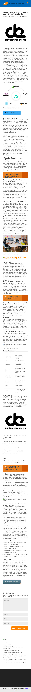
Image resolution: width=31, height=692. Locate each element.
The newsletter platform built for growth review (12, 652)
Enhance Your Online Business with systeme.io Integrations (14, 655)
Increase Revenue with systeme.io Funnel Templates (13, 654)
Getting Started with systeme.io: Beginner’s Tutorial (13, 646)
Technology (23, 16)
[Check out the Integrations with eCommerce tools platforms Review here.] (12, 584)
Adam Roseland (8, 16)
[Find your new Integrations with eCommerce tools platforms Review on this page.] (15, 259)
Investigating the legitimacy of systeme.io (11, 650)
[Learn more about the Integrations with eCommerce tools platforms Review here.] (12, 116)
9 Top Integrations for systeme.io (9, 657)
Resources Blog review (7, 644)
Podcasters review (6, 648)
